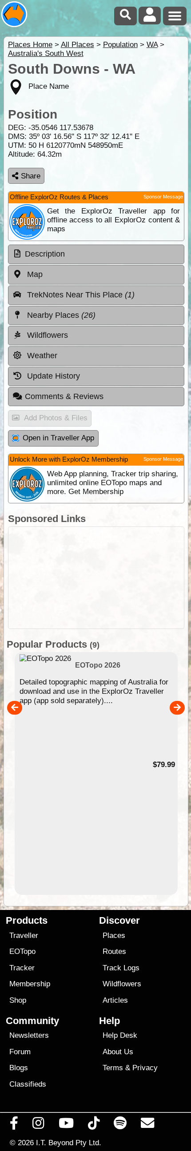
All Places (77, 44)
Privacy (145, 1068)
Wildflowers (122, 984)
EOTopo (22, 951)
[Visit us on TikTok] (93, 1125)
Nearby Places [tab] (60, 315)
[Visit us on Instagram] (38, 1125)
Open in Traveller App (58, 438)
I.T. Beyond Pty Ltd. (68, 1142)
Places (114, 935)
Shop (17, 1000)
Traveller (23, 935)
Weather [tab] (41, 355)
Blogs (18, 1068)
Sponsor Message (163, 196)
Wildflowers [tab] (46, 335)
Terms (113, 1068)
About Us (118, 1052)
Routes (114, 951)
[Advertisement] (96, 578)
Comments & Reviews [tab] (64, 396)
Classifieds (27, 1084)
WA (152, 44)
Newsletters (29, 1035)
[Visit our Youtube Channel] (66, 1125)
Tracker (22, 968)
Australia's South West (46, 53)
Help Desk (120, 1035)
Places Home (30, 44)
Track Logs (121, 968)
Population (120, 44)
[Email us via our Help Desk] (148, 1125)
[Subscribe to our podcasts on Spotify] (120, 1125)
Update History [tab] (52, 376)
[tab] (96, 254)
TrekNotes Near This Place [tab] (80, 294)
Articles (115, 1000)
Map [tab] (34, 274)
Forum (20, 1052)
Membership (29, 984)
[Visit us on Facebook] (14, 1125)
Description (45, 253)
